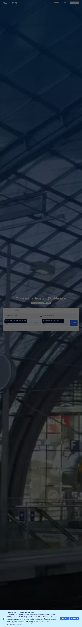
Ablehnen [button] (64, 618)
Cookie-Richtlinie (16, 624)
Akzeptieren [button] (74, 618)
